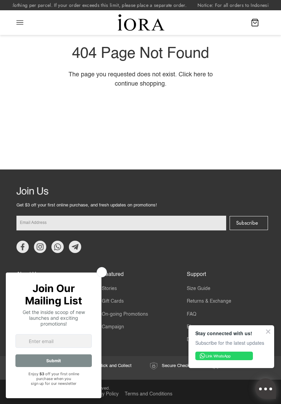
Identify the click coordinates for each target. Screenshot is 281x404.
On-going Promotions (125, 314)
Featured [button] (113, 274)
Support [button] (196, 274)
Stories (109, 288)
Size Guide (198, 288)
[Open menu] (26, 22)
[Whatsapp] (57, 247)
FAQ (191, 314)
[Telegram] (75, 247)
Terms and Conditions (148, 394)
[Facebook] (22, 247)
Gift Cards (113, 301)
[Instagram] (40, 247)
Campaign (113, 327)
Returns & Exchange (209, 301)
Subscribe (247, 223)
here (200, 75)
